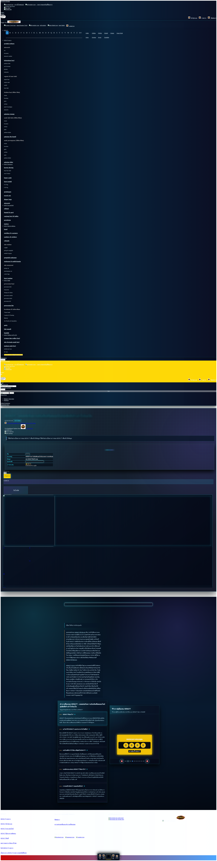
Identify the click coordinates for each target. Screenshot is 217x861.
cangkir (6, 247)
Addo (87, 33)
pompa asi (6, 268)
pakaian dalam (7, 132)
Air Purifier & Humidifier (10, 321)
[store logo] (14, 22)
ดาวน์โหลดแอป (19, 4)
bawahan (6, 98)
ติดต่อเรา (213, 18)
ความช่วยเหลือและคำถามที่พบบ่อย (65, 824)
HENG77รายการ (70, 665)
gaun (5, 101)
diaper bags (8, 199)
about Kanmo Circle (22, 25)
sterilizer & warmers (11, 233)
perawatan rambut (8, 295)
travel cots (7, 195)
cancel (3, 389)
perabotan (7, 220)
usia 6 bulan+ (7, 173)
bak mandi (7, 329)
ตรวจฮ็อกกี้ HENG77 (134, 751)
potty (5, 325)
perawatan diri (7, 301)
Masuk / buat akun (9, 399)
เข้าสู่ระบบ (194, 18)
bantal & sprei (9, 212)
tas (4, 50)
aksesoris (6, 109)
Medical (6, 318)
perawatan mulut (8, 298)
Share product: (4, 596)
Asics (87, 37)
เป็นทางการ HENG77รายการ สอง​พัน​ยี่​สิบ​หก (14, 853)
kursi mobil (8, 181)
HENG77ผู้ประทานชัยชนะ (8, 833)
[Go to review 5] (134, 761)
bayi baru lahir (7, 170)
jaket (5, 129)
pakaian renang (9, 114)
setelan (5, 104)
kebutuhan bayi (9, 60)
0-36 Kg (6, 187)
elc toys (6, 352)
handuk (6, 333)
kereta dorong (8, 167)
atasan (5, 95)
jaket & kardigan (8, 107)
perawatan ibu (9, 305)
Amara (112, 33)
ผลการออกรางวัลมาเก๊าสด (8, 843)
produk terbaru (9, 43)
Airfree (100, 33)
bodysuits (6, 72)
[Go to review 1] (125, 761)
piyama (6, 69)
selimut (6, 208)
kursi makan (8, 278)
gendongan (7, 192)
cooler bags (6, 274)
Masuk (3, 359)
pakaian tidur (7, 63)
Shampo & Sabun (8, 292)
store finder (62, 25)
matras (6, 224)
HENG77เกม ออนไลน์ (7, 828)
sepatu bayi (6, 79)
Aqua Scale (120, 33)
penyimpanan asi (8, 271)
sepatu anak (7, 82)
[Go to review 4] (132, 761)
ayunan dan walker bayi (12, 338)
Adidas (94, 33)
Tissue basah (7, 312)
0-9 (80, 33)
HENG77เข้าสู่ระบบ (80, 632)
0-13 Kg (6, 184)
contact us (71, 26)
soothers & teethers (10, 237)
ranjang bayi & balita (11, 216)
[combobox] (8, 386)
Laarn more (30, 428)
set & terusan (7, 66)
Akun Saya (4, 358)
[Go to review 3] (130, 761)
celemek (6, 241)
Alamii (106, 33)
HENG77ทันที (5, 838)
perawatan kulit (7, 287)
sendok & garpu (8, 253)
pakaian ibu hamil (10, 136)
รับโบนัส (16, 490)
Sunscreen (6, 289)
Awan (99, 37)
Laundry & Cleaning (9, 315)
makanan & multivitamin (12, 261)
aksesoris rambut (8, 56)
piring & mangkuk (8, 250)
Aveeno (94, 37)
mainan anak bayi (10, 346)
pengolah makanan (10, 257)
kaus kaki (6, 88)
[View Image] (3, 587)
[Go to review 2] (128, 761)
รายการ (204, 18)
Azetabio (106, 37)
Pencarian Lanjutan (6, 387)
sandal (5, 85)
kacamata (6, 53)
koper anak (8, 178)
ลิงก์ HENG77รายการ (7, 848)
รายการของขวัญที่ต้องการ (44, 4)
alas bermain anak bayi (11, 342)
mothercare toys (8, 349)
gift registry (43, 25)
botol (5, 229)
